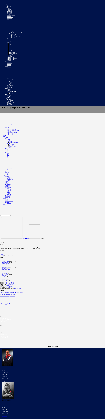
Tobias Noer (4, 264)
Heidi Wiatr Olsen (17, 288)
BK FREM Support (3, 320)
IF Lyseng (2, 255)
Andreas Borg (4, 273)
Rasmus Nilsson (4, 280)
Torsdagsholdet (3, 321)
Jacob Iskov (4, 275)
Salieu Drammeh (4, 267)
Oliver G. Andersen (5, 274)
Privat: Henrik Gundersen (9, 283)
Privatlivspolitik (3, 327)
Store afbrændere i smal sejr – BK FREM (7, 296)
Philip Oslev (4, 268)
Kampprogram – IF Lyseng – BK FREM (7, 294)
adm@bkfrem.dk (4, 416)
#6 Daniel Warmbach (5, 262)
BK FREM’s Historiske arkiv (5, 319)
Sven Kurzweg (7, 285)
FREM (2, 254)
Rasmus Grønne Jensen (6, 269)
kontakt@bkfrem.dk (5, 381)
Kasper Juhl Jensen (10, 284)
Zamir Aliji (3, 279)
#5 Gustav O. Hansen (5, 261)
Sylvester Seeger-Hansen (6, 263)
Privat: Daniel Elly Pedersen (9, 282)
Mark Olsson (8, 287)
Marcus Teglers (4, 276)
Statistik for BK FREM (4, 318)
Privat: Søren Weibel (9, 286)
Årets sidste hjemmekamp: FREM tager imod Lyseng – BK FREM (12, 292)
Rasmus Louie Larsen (5, 270)
